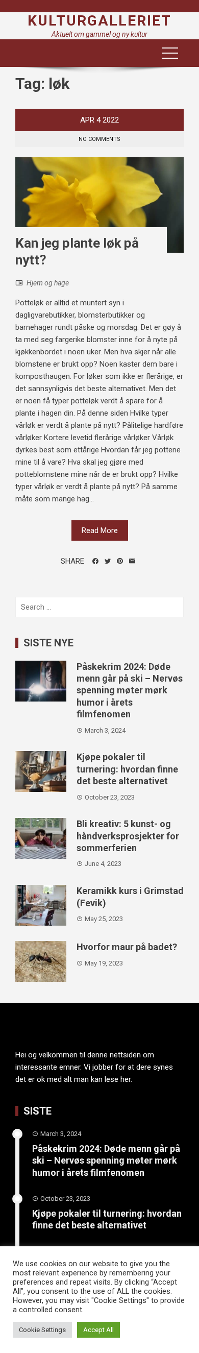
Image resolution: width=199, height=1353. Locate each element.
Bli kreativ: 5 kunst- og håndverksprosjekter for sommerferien (128, 835)
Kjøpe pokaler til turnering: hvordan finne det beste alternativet (127, 769)
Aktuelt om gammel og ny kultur (99, 34)
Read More (100, 530)
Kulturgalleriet (99, 20)
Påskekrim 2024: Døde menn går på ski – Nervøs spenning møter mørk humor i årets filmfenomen (130, 690)
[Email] (132, 561)
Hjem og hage (48, 283)
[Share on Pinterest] (120, 561)
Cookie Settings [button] (42, 1330)
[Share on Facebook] (95, 561)
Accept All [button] (98, 1330)
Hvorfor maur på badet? (127, 946)
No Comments (99, 139)
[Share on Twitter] (108, 561)
